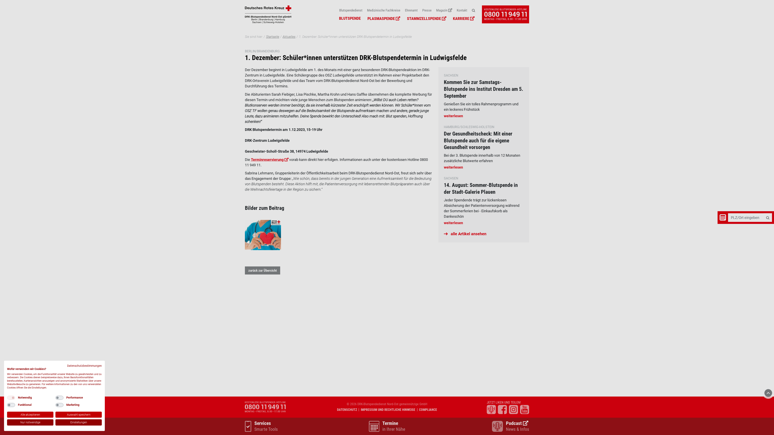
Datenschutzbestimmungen (84, 365)
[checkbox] (11, 398)
